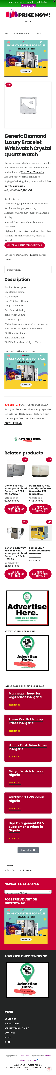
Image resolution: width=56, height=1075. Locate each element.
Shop (7, 1042)
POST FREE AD (13, 423)
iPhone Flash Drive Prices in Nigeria (28, 747)
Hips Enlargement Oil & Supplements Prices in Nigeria (26, 826)
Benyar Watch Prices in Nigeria (26, 773)
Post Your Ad (28, 6)
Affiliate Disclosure (16, 1028)
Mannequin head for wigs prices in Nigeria (25, 695)
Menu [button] (28, 21)
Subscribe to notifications (18, 870)
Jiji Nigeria (31, 1060)
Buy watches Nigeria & (28, 254)
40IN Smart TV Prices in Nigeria (26, 799)
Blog (7, 1037)
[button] (28, 850)
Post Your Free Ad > (32, 172)
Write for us (11, 1023)
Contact (9, 1032)
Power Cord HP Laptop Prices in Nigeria (26, 721)
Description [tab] (14, 269)
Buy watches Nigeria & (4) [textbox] (27, 892)
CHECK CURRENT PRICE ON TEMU (24, 245)
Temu (7, 259)
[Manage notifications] (49, 1068)
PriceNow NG (28, 13)
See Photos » (15, 705)
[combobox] (28, 892)
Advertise (10, 1019)
